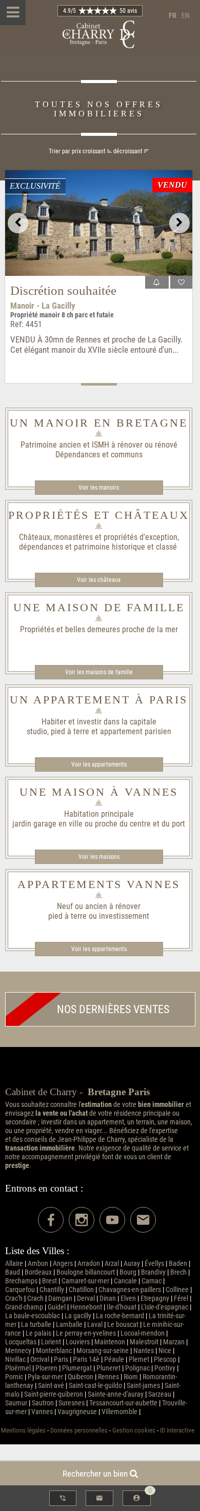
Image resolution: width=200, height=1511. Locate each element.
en (186, 15)
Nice (164, 1350)
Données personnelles (79, 1430)
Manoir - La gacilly (42, 305)
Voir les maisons (98, 856)
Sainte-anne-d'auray (116, 1394)
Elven (128, 1298)
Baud (12, 1272)
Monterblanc (54, 1350)
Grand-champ (24, 1307)
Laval (95, 1324)
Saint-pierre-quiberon (53, 1394)
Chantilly (51, 1289)
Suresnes (71, 1403)
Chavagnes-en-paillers (129, 1289)
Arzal (112, 1263)
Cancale (125, 1281)
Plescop (165, 1359)
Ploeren (46, 1368)
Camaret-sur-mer (85, 1281)
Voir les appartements (99, 764)
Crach (35, 1298)
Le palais (38, 1333)
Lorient (51, 1342)
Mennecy (18, 1350)
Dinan (107, 1298)
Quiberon (80, 1377)
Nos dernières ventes (113, 1009)
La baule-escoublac (32, 1316)
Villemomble (119, 1411)
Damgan (60, 1298)
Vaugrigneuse (77, 1411)
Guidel (57, 1307)
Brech (178, 1272)
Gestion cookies (133, 1430)
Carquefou (20, 1289)
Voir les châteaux (99, 579)
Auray (132, 1263)
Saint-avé (51, 1385)
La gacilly (78, 1316)
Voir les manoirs (98, 487)
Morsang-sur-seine (102, 1350)
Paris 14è (86, 1359)
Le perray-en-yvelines (86, 1333)
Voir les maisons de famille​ (99, 672)
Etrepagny (155, 1298)
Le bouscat (122, 1324)
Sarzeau (159, 1394)
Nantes (143, 1350)
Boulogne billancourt (85, 1272)
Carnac (152, 1281)
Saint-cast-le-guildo (95, 1385)
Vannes (42, 1411)
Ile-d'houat (121, 1307)
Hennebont (86, 1307)
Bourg (127, 1272)
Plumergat (77, 1368)
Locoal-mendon (143, 1333)
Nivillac (15, 1359)
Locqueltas (20, 1342)
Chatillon (81, 1289)
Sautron (43, 1403)
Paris (61, 1359)
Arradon (88, 1263)
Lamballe (69, 1324)
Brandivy (153, 1272)
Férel (181, 1298)
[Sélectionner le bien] (181, 282)
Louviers (78, 1342)
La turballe (36, 1324)
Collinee (177, 1289)
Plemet (139, 1359)
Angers (63, 1263)
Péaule (114, 1359)
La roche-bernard (120, 1316)
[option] (99, 223)
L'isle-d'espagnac (164, 1307)
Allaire (14, 1263)
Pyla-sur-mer (45, 1377)
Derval (86, 1298)
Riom (131, 1377)
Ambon (38, 1263)
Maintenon (109, 1342)
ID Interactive (177, 1430)
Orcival (39, 1359)
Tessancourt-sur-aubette (123, 1403)
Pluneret (108, 1368)
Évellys (154, 1263)
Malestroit (144, 1342)
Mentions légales (23, 1430)
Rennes (108, 1377)
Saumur (16, 1403)
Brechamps (21, 1281)
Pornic (14, 1377)
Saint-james (143, 1385)
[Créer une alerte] (157, 282)
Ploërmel (18, 1368)
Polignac (137, 1368)
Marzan (174, 1342)
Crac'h (14, 1298)
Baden (178, 1263)
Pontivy (164, 1368)
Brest (49, 1281)
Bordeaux (38, 1272)
